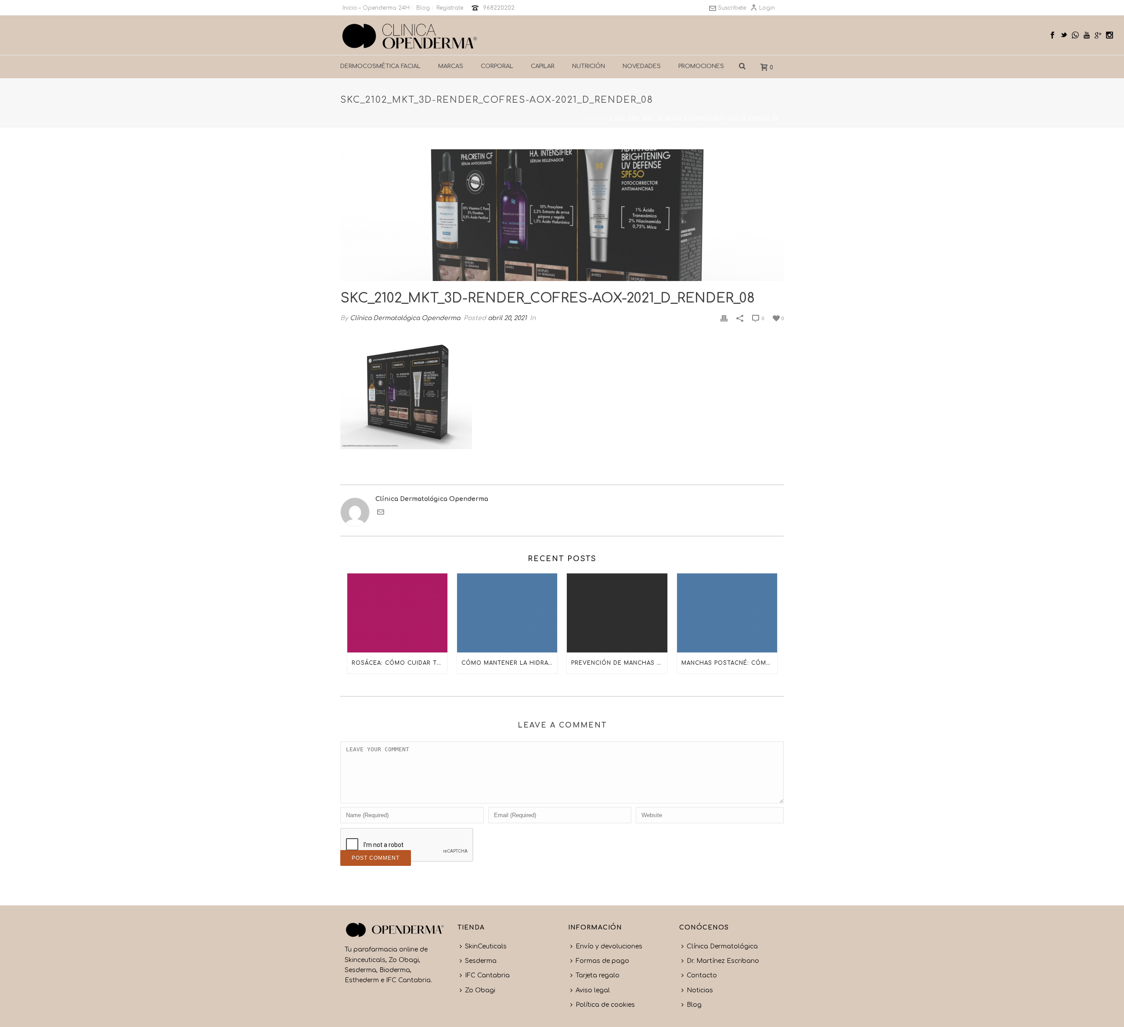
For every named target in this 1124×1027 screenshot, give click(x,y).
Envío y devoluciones (609, 946)
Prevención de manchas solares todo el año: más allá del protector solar (619, 663)
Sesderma (481, 961)
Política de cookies (605, 1005)
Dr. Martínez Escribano (723, 961)
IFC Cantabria (487, 975)
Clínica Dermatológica (722, 946)
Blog (694, 1005)
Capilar (543, 66)
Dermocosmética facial (380, 66)
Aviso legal (593, 990)
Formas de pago (602, 961)
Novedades (642, 66)
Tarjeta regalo (598, 975)
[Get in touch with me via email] (380, 513)
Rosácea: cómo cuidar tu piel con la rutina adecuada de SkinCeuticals (399, 663)
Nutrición (588, 66)
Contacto (702, 975)
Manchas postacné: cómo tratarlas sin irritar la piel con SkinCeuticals (729, 663)
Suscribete (732, 8)
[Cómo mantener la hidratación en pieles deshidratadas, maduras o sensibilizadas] (507, 612)
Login (767, 8)
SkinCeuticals (486, 946)
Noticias (700, 990)
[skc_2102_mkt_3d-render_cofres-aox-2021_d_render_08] (562, 215)
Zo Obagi (480, 990)
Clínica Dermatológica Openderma (405, 318)
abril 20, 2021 (507, 318)
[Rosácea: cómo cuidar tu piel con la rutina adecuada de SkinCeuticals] (397, 612)
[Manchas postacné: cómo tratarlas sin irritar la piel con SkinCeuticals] (727, 612)
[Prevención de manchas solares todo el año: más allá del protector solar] (617, 612)
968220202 (499, 8)
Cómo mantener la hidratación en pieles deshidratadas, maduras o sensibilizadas (509, 663)
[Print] (724, 318)
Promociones (701, 66)
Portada (595, 118)
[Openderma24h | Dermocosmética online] (409, 35)
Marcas (450, 66)
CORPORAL (497, 66)
